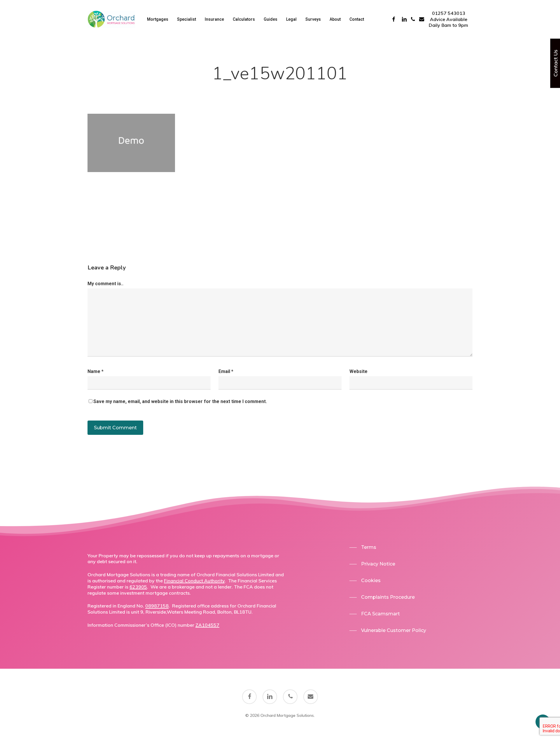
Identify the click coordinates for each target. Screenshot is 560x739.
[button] (362, 547)
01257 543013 (448, 13)
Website (358, 371)
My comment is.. (105, 283)
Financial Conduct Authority (194, 581)
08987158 (157, 606)
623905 (138, 587)
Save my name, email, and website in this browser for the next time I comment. (180, 401)
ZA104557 (207, 625)
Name (96, 371)
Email (225, 371)
